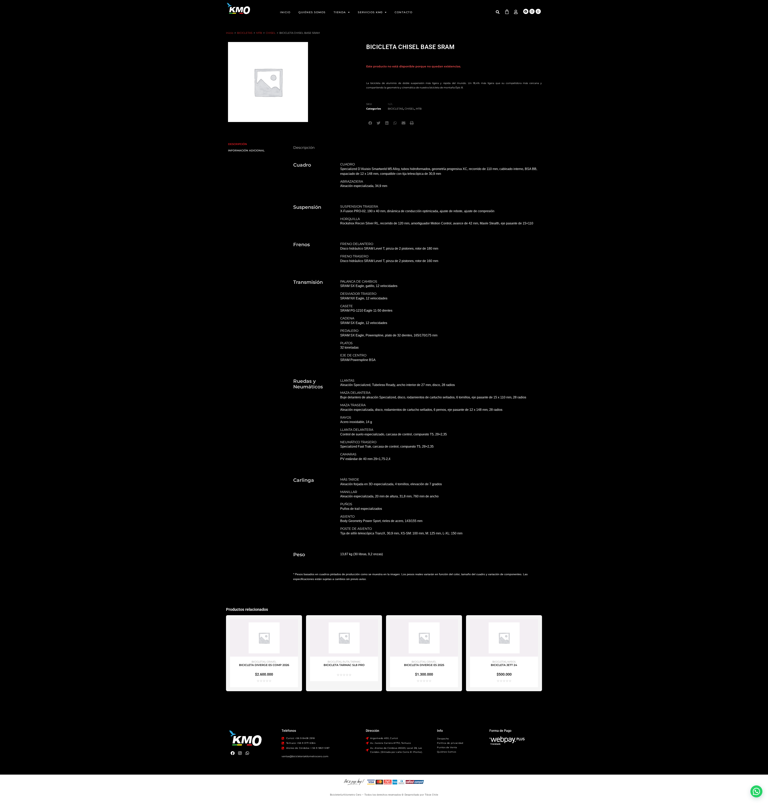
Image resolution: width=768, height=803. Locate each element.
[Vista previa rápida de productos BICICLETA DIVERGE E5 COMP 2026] (296, 626)
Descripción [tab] (237, 144)
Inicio (285, 12)
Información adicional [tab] (246, 150)
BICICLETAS (244, 32)
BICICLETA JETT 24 (504, 665)
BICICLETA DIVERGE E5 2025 (424, 665)
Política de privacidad (450, 743)
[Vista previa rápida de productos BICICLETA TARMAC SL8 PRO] (376, 626)
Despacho (443, 738)
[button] (497, 12)
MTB (259, 32)
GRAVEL (271, 661)
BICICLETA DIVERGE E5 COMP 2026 (264, 665)
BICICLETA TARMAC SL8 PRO (344, 665)
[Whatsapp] (538, 11)
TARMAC (355, 661)
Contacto (403, 12)
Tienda (340, 12)
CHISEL (271, 32)
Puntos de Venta (447, 747)
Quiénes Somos (312, 12)
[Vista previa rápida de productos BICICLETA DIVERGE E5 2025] (456, 626)
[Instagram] (532, 11)
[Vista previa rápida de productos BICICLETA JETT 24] (536, 626)
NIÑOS (511, 661)
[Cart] (506, 11)
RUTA (346, 661)
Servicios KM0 (370, 12)
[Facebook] (525, 11)
